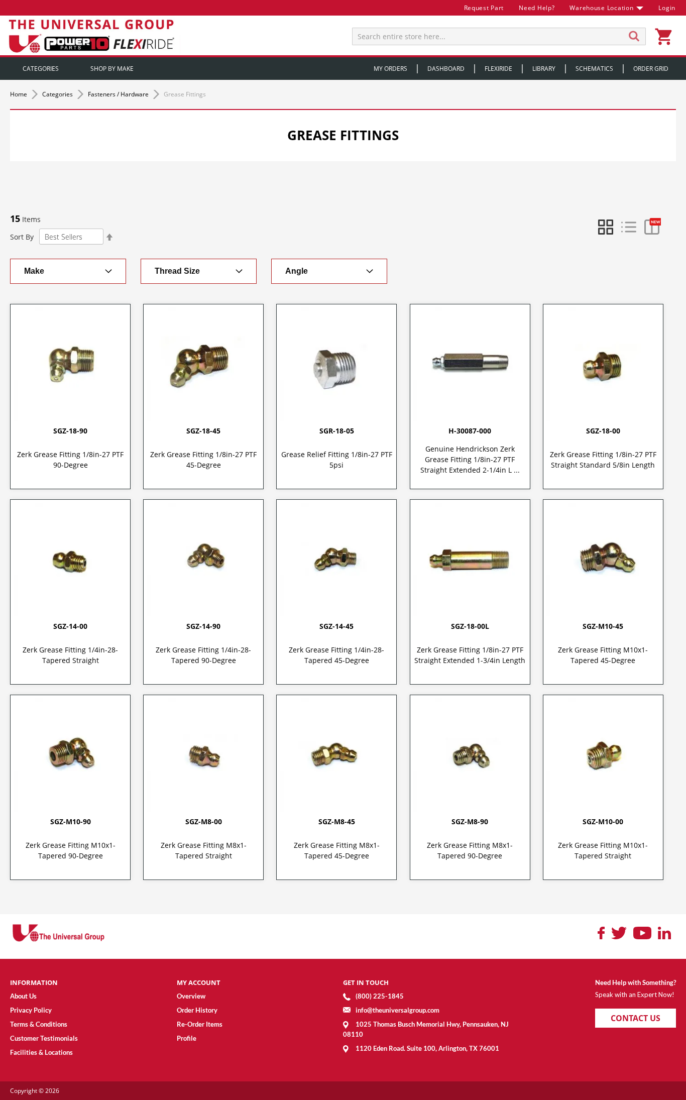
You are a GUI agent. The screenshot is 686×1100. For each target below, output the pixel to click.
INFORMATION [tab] (34, 982)
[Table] (652, 227)
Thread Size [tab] (177, 271)
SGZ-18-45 (203, 430)
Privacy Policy (31, 1010)
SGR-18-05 (336, 430)
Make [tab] (34, 271)
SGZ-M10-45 (603, 626)
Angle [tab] (296, 271)
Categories (58, 94)
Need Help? (536, 8)
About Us (23, 996)
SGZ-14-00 (70, 626)
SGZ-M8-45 (336, 821)
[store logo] (93, 35)
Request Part (484, 8)
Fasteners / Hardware (119, 94)
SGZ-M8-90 (469, 821)
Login (666, 8)
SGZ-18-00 (603, 430)
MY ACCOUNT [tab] (198, 982)
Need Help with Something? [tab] (635, 982)
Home (19, 94)
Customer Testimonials (44, 1038)
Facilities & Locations (41, 1052)
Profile (186, 1038)
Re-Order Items (199, 1024)
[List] (629, 227)
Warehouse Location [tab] (601, 8)
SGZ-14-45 (336, 626)
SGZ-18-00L (470, 626)
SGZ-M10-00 (603, 821)
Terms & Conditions (38, 1024)
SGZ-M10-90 (70, 821)
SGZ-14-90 (203, 626)
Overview (191, 996)
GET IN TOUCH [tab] (366, 982)
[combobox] (499, 36)
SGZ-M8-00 (203, 821)
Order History (197, 1010)
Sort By (22, 237)
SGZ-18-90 (70, 430)
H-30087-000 (469, 430)
